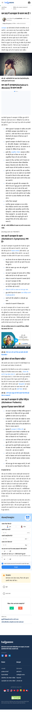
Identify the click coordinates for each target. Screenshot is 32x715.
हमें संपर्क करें (19, 681)
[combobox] (26, 538)
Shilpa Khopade (7, 23)
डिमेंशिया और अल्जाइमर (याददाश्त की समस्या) (20, 8)
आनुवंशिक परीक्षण (15, 152)
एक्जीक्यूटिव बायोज (21, 674)
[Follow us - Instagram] (6, 656)
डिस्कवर (3, 662)
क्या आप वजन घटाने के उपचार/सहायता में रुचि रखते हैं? (14, 549)
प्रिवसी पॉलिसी (4, 674)
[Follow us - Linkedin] (10, 656)
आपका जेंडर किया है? (6, 524)
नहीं (10, 551)
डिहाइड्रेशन (21, 384)
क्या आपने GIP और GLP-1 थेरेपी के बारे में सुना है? (14, 554)
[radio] (2, 551)
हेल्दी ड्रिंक (20, 389)
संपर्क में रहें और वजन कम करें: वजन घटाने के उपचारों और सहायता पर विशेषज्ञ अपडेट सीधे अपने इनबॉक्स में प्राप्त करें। (17, 564)
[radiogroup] (16, 526)
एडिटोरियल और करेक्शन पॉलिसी (8, 678)
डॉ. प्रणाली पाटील (18, 18)
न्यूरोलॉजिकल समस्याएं (4, 8)
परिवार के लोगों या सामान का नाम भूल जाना (17, 289)
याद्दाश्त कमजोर (15, 251)
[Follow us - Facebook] (2, 656)
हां (4, 551)
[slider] (6, 347)
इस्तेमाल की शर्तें (4, 671)
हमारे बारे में (19, 671)
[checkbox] (2, 564)
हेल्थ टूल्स (19, 662)
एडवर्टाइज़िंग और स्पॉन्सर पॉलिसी (8, 681)
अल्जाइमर (3, 28)
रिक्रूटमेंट (19, 678)
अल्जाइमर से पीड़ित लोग (17, 429)
